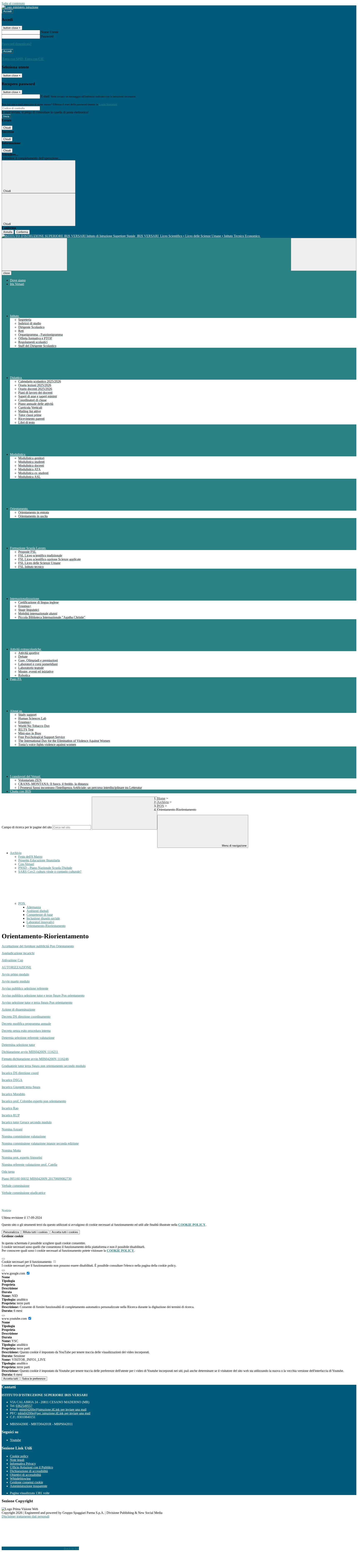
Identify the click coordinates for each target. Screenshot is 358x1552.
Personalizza (11, 1232)
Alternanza (34, 907)
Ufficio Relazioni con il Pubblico (31, 1467)
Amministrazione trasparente (28, 1486)
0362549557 (24, 1406)
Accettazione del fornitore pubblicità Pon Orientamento (38, 946)
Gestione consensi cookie (26, 1482)
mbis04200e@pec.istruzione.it (54, 1413)
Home (161, 798)
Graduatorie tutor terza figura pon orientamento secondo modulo (44, 1066)
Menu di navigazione (234, 845)
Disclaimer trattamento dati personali (25, 1516)
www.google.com (14, 1273)
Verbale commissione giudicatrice (23, 1193)
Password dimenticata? (16, 44)
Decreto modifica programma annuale (26, 1023)
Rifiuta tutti (35, 1232)
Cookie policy (19, 1456)
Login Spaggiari (108, 104)
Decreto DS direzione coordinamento (26, 1016)
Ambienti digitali (37, 911)
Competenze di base (40, 914)
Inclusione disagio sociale (43, 918)
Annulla (7, 232)
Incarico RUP (11, 1115)
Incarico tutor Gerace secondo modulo (27, 1122)
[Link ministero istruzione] (20, 7)
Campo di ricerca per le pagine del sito (27, 827)
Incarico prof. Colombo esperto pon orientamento (34, 1101)
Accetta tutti (65, 1232)
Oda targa (8, 1171)
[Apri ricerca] (323, 254)
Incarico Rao (10, 1108)
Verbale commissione (15, 1185)
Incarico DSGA (12, 1080)
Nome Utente (49, 32)
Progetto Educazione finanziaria (39, 860)
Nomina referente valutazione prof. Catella (29, 1164)
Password (47, 36)
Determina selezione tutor (18, 1045)
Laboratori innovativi (40, 922)
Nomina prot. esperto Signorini (22, 1157)
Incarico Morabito (13, 1094)
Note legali (17, 1460)
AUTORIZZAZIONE (16, 967)
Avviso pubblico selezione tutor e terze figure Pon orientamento (43, 995)
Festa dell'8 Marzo (30, 856)
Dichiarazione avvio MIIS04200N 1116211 (30, 1052)
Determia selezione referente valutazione (28, 1038)
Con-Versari (26, 864)
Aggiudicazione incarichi (18, 953)
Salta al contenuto (13, 3)
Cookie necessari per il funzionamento (27, 1262)
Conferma (22, 232)
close (6, 273)
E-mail (45, 96)
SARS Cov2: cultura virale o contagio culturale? (49, 871)
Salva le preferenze (33, 1378)
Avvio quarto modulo (16, 981)
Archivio (163, 802)
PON (160, 806)
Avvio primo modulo (15, 974)
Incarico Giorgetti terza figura (21, 1087)
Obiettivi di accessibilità (25, 1475)
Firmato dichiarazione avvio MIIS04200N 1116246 (35, 1059)
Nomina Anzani (12, 1129)
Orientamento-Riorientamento (46, 926)
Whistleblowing (20, 1478)
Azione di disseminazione (18, 1009)
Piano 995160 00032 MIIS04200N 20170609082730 (36, 1178)
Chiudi (7, 127)
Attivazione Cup (12, 960)
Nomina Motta (11, 1150)
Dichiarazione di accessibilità (29, 1471)
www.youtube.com (15, 1318)
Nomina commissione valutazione (24, 1136)
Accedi (7, 11)
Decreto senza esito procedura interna (26, 1030)
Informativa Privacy (23, 1463)
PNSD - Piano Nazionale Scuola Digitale (45, 868)
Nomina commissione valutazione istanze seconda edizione (40, 1143)
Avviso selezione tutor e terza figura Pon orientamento (37, 1002)
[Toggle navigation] (34, 254)
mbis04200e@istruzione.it (52, 1409)
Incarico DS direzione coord (20, 1073)
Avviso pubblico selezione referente (25, 988)
